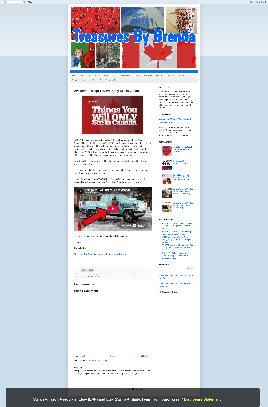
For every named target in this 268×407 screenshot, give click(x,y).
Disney (137, 75)
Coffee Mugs (110, 75)
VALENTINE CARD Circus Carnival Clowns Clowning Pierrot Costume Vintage (177, 225)
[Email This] (81, 270)
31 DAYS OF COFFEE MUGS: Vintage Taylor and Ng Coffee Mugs (183, 191)
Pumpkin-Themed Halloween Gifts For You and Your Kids (182, 177)
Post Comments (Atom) (96, 361)
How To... (160, 75)
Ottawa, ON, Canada (91, 277)
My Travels (183, 75)
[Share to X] (87, 270)
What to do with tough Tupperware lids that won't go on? (182, 149)
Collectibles (125, 75)
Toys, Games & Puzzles (110, 80)
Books (97, 75)
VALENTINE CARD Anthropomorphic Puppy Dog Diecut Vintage (178, 232)
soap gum (123, 274)
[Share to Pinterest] (92, 270)
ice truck (114, 274)
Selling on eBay (89, 80)
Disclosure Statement (202, 399)
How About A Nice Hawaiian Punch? (181, 162)
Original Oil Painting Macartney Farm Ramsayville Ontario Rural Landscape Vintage (176, 255)
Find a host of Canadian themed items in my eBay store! (101, 254)
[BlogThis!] (84, 270)
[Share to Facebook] (89, 270)
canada (93, 274)
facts (108, 274)
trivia (137, 274)
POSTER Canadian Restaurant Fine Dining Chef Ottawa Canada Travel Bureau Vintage (177, 247)
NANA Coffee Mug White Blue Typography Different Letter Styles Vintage (177, 239)
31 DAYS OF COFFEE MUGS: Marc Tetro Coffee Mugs (183, 205)
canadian (101, 274)
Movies (171, 75)
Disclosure (85, 75)
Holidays (148, 75)
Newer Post (80, 356)
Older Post (145, 356)
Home (74, 75)
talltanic (131, 274)
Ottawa (75, 80)
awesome (85, 274)
